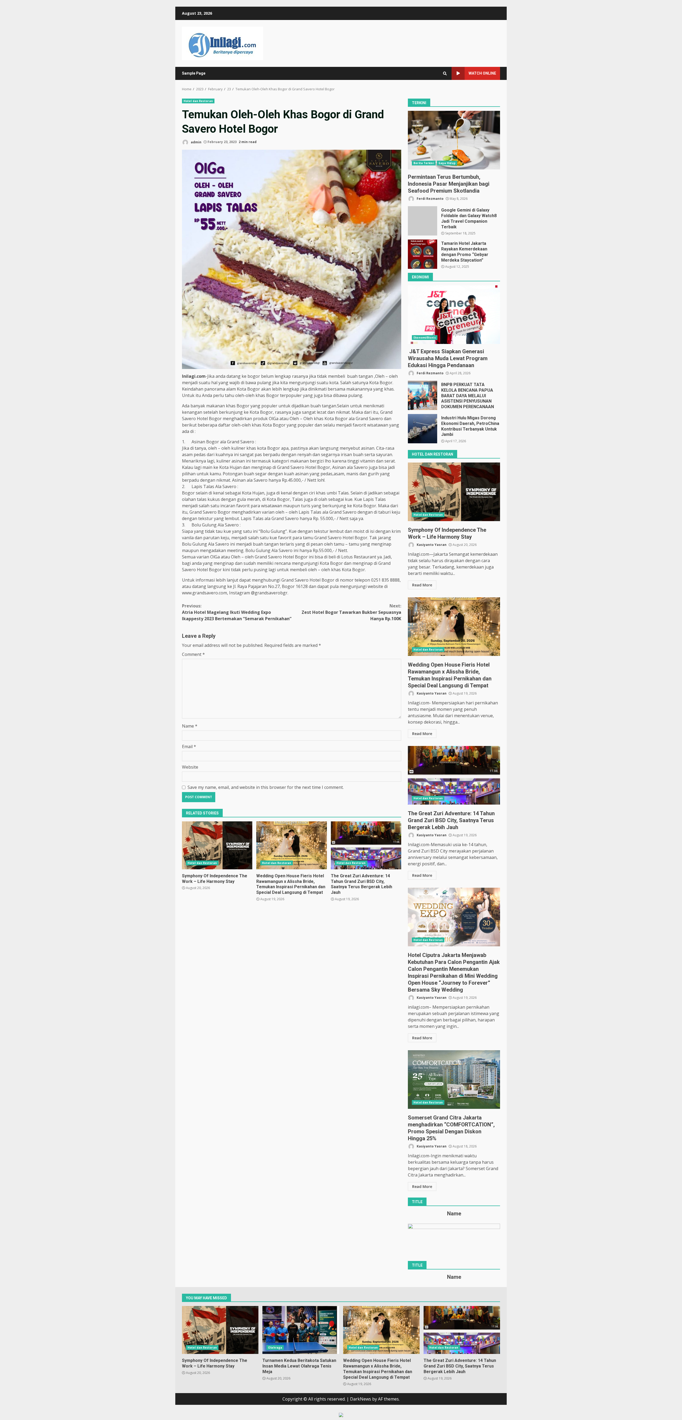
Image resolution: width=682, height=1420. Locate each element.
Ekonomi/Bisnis (424, 337)
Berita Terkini (423, 163)
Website (190, 767)
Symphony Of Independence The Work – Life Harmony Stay (217, 845)
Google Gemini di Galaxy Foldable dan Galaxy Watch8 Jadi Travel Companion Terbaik (422, 221)
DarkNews (360, 1399)
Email (189, 746)
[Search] (445, 73)
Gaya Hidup (447, 163)
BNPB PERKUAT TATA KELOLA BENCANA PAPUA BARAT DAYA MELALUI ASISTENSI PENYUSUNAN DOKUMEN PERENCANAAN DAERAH (422, 395)
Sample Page (193, 73)
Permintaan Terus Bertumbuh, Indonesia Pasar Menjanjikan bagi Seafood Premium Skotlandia (454, 140)
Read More (422, 584)
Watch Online (482, 73)
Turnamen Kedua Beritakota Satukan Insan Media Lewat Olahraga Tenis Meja (300, 1330)
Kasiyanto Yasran (431, 544)
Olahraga (275, 1347)
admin (195, 142)
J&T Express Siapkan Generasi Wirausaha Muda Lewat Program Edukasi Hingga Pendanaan (454, 314)
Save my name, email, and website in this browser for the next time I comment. (266, 787)
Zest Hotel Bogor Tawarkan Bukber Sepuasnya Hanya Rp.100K (351, 612)
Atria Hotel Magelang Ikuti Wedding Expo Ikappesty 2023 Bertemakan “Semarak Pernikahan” (236, 612)
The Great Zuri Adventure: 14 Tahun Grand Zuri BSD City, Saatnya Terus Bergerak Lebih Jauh (366, 845)
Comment (193, 654)
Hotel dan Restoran (198, 101)
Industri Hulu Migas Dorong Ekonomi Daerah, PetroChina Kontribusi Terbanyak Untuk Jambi (422, 428)
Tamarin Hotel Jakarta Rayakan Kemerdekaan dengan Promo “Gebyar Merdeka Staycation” (422, 254)
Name (189, 726)
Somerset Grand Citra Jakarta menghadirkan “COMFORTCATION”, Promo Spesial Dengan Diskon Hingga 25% (454, 1079)
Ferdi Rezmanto (430, 198)
